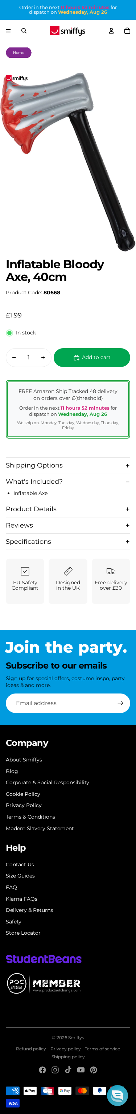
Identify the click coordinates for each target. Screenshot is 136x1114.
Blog (12, 771)
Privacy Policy (24, 805)
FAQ (11, 887)
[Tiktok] (68, 1070)
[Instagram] (55, 1070)
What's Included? (34, 482)
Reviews (19, 525)
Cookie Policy (23, 794)
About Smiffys (24, 759)
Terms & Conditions (30, 817)
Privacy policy (65, 1048)
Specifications (28, 542)
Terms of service (102, 1048)
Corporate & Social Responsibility (47, 782)
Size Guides (20, 875)
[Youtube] (81, 1070)
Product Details (31, 509)
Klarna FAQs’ (22, 899)
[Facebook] (42, 1070)
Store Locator (23, 933)
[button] (117, 1095)
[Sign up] (120, 703)
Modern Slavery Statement (40, 828)
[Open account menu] (111, 31)
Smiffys (76, 1037)
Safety (13, 921)
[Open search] (24, 31)
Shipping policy (68, 1056)
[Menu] (8, 30)
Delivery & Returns (29, 910)
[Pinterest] (93, 1070)
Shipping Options (34, 465)
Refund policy (31, 1048)
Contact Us (20, 864)
